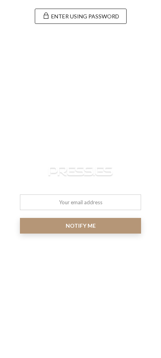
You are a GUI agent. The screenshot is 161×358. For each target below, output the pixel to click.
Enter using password (84, 16)
